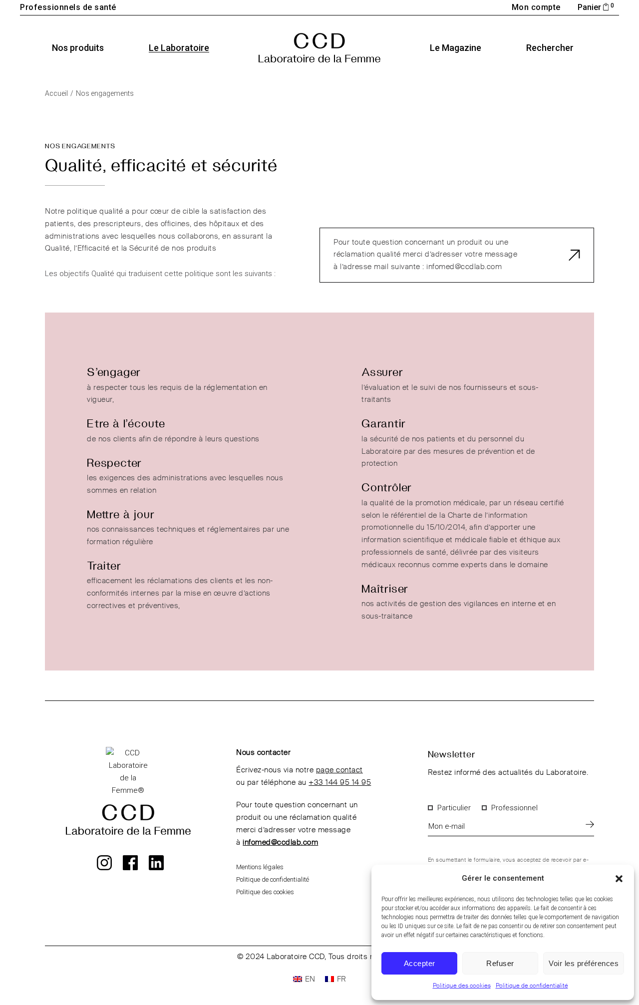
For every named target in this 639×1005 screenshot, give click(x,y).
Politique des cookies (462, 986)
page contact (339, 770)
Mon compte (536, 7)
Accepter (419, 963)
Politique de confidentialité (532, 986)
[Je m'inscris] (590, 824)
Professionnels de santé (68, 7)
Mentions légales (260, 867)
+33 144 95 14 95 (340, 782)
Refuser (500, 963)
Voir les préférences (584, 963)
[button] (619, 879)
